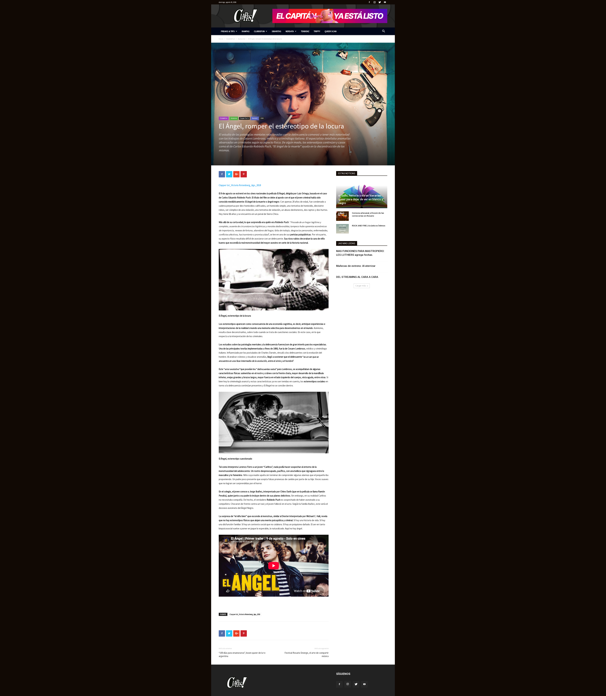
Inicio (221, 39)
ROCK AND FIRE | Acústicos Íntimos (368, 225)
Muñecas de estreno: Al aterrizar (355, 265)
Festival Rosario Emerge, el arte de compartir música (307, 654)
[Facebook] (369, 2)
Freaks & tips (228, 31)
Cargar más (360, 285)
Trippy (317, 31)
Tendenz (305, 31)
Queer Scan (330, 31)
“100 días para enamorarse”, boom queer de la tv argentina (242, 654)
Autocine (241, 39)
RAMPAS (246, 31)
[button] (383, 31)
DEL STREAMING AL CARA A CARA (357, 276)
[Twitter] (379, 2)
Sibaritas (276, 31)
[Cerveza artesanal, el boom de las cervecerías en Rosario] (342, 216)
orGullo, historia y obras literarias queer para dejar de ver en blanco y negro (360, 199)
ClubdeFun (259, 31)
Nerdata (290, 31)
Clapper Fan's (244, 118)
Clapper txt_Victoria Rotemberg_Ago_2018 (244, 614)
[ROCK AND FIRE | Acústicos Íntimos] (342, 228)
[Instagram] (374, 2)
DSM (262, 118)
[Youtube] (385, 2)
